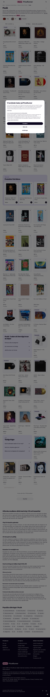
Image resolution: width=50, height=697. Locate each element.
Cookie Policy (9, 110)
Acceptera (25, 123)
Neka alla (25, 127)
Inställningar (25, 130)
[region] (25, 116)
